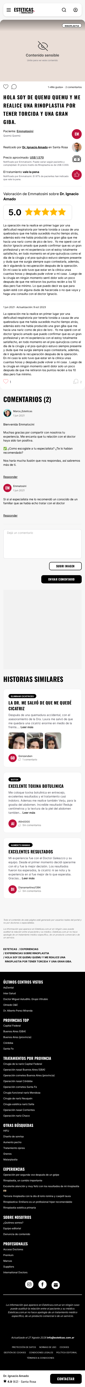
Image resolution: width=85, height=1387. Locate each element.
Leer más (27, 727)
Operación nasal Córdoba (18, 1081)
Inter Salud (9, 993)
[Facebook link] (42, 1285)
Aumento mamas (20, 845)
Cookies (64, 1347)
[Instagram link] (29, 1285)
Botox (14, 779)
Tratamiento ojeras (14, 1147)
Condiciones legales (41, 1352)
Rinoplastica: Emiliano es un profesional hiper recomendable (37, 1201)
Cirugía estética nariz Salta (18, 1104)
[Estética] (24, 11)
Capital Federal (12, 1025)
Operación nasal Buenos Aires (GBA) (24, 1069)
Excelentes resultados (30, 851)
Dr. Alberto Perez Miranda (18, 1010)
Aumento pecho (12, 1142)
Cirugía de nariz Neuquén (17, 1098)
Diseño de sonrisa (13, 1136)
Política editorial (66, 1352)
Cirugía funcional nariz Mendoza (21, 1092)
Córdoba (8, 1042)
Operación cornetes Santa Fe (20, 1086)
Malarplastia (10, 1159)
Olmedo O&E (10, 1004)
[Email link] (56, 1285)
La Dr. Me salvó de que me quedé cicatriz (40, 705)
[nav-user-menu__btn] (75, 10)
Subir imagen (65, 566)
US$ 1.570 (37, 157)
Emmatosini (25, 131)
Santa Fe (8, 1048)
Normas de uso (47, 1347)
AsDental (8, 987)
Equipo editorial (12, 1228)
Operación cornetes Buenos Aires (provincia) (29, 1075)
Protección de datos (24, 1347)
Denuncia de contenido (16, 1234)
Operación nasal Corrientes (19, 1109)
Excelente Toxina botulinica (36, 786)
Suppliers (8, 1266)
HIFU (6, 1130)
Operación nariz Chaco (16, 1115)
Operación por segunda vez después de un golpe (31, 1174)
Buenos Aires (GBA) (14, 1031)
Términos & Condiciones (40, 1358)
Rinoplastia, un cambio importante (22, 1180)
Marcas (7, 1260)
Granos (7, 1153)
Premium (8, 1255)
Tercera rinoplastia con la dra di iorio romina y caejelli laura (37, 1196)
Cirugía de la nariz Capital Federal (22, 1063)
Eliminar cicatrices (22, 696)
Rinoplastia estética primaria (19, 1207)
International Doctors (15, 1272)
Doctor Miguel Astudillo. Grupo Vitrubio (25, 999)
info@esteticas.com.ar (60, 1337)
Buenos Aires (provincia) (17, 1037)
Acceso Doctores (13, 1249)
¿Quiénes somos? (13, 1222)
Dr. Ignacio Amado (35, 147)
